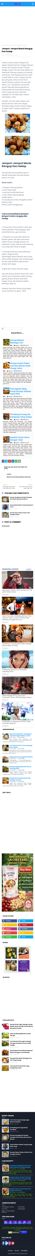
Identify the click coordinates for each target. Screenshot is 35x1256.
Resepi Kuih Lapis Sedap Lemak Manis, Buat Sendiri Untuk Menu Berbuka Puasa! (21, 1026)
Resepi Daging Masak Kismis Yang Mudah (20, 767)
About (16, 1251)
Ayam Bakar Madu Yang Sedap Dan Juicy (21, 506)
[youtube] (9, 932)
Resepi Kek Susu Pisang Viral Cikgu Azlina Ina (20, 1190)
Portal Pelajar (21, 1209)
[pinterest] (25, 924)
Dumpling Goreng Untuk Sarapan (19, 1128)
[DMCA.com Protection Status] (13, 1233)
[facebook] (9, 920)
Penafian (24, 1251)
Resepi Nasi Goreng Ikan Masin (21, 757)
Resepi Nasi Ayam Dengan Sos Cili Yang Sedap (21, 1059)
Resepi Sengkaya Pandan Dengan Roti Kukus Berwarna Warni (21, 498)
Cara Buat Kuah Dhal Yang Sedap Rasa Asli (19, 1067)
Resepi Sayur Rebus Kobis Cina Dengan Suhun (20, 513)
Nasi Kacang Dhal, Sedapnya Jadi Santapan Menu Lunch (20, 735)
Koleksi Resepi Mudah (21, 1253)
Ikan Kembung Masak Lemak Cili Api (20, 1034)
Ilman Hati (4, 1209)
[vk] (25, 928)
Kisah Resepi (21, 1207)
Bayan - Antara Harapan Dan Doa (8, 1211)
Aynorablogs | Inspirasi (8, 1207)
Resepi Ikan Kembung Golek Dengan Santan (19, 779)
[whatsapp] (9, 936)
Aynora (4, 55)
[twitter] (25, 920)
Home (3, 45)
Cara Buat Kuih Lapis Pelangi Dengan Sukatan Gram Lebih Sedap (20, 1043)
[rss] (9, 924)
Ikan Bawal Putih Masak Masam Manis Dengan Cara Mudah (21, 1051)
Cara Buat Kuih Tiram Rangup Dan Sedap (20, 746)
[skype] (25, 936)
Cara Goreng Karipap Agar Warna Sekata (19, 1121)
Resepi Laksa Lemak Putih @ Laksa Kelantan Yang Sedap (20, 1178)
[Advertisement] (17, 27)
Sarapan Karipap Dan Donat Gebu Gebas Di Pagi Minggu (20, 1166)
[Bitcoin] (11, 953)
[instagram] (9, 928)
